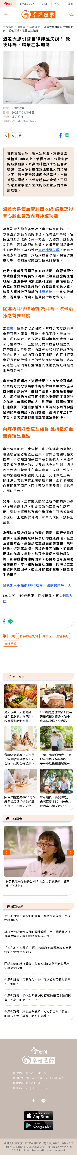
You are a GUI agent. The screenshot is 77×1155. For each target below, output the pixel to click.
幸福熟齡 (8, 27)
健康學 (21, 27)
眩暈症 (47, 636)
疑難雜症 (34, 27)
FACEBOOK (27, 3)
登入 (58, 3)
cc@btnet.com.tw (37, 1088)
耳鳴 (10, 328)
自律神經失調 (49, 249)
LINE (45, 3)
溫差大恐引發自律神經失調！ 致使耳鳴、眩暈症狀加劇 (38, 28)
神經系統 (45, 291)
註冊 (70, 3)
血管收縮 (62, 636)
